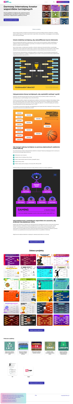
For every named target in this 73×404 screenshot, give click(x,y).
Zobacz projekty (36, 29)
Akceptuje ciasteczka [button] (7, 400)
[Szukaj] (54, 2)
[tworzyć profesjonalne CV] (12, 369)
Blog (36, 395)
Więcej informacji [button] (12, 398)
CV (12, 376)
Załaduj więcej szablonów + (36, 330)
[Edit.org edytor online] (7, 2)
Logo (28, 376)
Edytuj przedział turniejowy (11, 19)
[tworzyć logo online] (28, 371)
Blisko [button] (14, 400)
